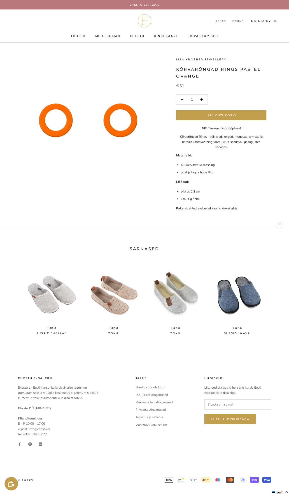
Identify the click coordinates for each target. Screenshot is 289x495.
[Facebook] (19, 444)
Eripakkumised (203, 36)
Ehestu (137, 36)
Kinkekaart (166, 36)
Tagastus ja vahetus (149, 417)
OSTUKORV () (264, 21)
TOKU (113, 333)
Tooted (78, 36)
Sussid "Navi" (237, 333)
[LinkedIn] (40, 444)
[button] (280, 492)
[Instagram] (30, 444)
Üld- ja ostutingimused (151, 395)
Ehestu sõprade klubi (150, 387)
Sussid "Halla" (51, 333)
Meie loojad (108, 36)
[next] (275, 299)
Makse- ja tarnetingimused (154, 402)
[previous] (14, 299)
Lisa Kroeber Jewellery (201, 59)
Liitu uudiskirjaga (230, 419)
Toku (175, 333)
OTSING (238, 21)
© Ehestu (26, 480)
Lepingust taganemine (151, 424)
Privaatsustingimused (150, 410)
